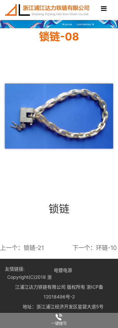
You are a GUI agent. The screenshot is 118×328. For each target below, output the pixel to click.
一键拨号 (59, 323)
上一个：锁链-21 (22, 247)
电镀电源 (63, 270)
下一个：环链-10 (94, 247)
